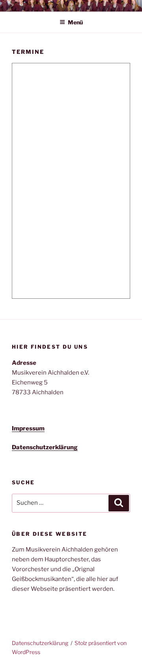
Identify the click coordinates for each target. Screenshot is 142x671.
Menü (75, 22)
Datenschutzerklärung (40, 643)
